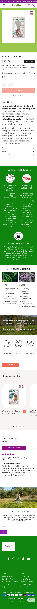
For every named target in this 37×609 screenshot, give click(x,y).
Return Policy (25, 579)
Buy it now (18, 95)
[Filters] (29, 448)
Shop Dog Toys (7, 579)
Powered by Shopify (18, 602)
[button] (16, 45)
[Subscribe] (3, 532)
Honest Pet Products (21, 599)
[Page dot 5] (19, 426)
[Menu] (4, 5)
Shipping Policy (26, 582)
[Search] (29, 5)
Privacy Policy (25, 584)
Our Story (5, 584)
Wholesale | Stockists (10, 582)
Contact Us (24, 576)
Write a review (14, 448)
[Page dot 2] (15, 426)
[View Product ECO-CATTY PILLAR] (14, 400)
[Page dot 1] (13, 426)
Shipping (5, 65)
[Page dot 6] (20, 426)
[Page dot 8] (23, 426)
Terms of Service (26, 587)
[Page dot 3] (16, 426)
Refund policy (29, 592)
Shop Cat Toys (7, 576)
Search (5, 592)
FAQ (3, 587)
